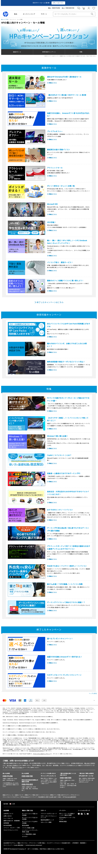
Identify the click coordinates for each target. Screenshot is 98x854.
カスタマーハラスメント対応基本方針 (58, 843)
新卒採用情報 (8, 825)
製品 (15, 14)
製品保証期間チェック (47, 820)
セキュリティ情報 (46, 822)
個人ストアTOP (4, 19)
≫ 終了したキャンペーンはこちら (49, 302)
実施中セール (17, 52)
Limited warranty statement (33, 845)
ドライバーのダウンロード (49, 813)
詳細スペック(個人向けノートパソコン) (36, 795)
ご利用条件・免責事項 (78, 843)
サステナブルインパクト (11, 830)
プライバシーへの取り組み (37, 843)
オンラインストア (29, 14)
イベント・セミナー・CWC (12, 828)
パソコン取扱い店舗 (28, 828)
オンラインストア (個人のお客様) (30, 814)
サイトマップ (8, 845)
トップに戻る (93, 693)
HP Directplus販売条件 (69, 797)
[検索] (92, 14)
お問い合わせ (8, 816)
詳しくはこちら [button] (58, 3)
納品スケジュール (8, 795)
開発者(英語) (63, 821)
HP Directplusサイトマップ (28, 797)
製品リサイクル (22, 843)
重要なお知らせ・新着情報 (12, 821)
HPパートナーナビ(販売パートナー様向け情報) (67, 814)
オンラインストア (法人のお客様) (30, 818)
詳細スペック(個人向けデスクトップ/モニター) (64, 795)
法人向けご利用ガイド (13, 765)
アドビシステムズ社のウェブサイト (41, 753)
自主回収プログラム (10, 843)
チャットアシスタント (48, 776)
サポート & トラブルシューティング (49, 816)
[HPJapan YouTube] (88, 814)
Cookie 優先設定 (18, 845)
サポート (44, 14)
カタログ (24, 836)
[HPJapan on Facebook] (82, 814)
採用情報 (6, 823)
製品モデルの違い (17, 767)
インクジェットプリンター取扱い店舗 (30, 831)
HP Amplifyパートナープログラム (67, 818)
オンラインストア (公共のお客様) (30, 822)
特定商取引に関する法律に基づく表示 (49, 797)
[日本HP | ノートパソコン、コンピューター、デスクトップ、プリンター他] (5, 14)
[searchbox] (73, 14)
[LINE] (79, 814)
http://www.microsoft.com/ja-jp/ (36, 750)
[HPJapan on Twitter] (85, 814)
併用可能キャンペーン (49, 52)
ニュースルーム (8, 818)
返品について (19, 795)
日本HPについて (8, 813)
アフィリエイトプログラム (11, 797)
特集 (81, 52)
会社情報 (6, 810)
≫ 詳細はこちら (52, 83)
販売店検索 (25, 825)
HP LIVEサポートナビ (86, 776)
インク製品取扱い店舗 (29, 834)
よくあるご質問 (52, 782)
